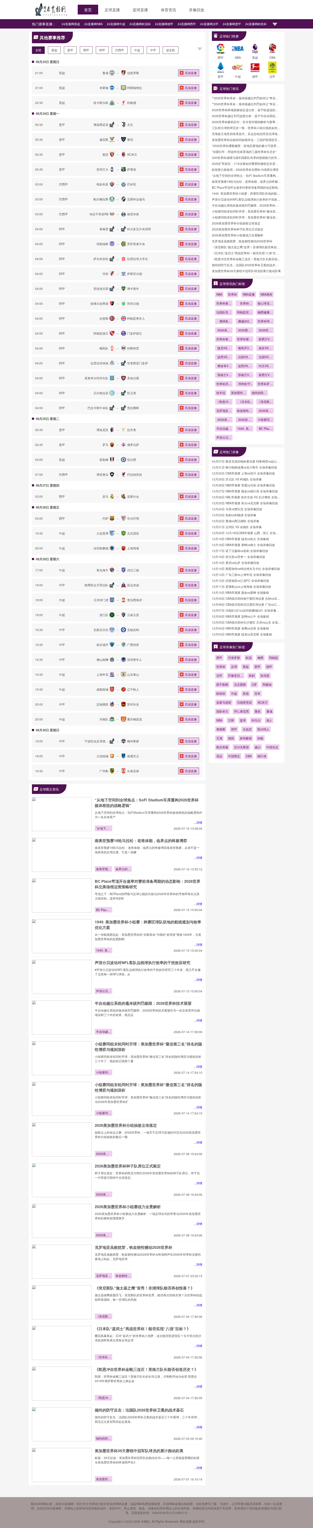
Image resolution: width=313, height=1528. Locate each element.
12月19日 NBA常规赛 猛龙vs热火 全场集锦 (240, 539)
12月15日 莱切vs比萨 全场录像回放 (235, 563)
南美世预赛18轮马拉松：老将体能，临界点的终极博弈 (141, 840)
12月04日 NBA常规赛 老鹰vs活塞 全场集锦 (240, 628)
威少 (258, 747)
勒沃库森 (222, 747)
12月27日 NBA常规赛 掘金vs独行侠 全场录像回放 (245, 491)
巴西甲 (119, 50)
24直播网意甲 (232, 24)
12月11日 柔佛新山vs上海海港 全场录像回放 (241, 586)
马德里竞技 (244, 702)
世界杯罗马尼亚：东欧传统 (265, 384)
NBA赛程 (266, 294)
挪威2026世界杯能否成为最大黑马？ (244, 321)
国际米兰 (222, 711)
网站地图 (186, 1521)
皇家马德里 (223, 702)
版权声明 (198, 1521)
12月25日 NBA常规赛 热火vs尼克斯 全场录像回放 (245, 503)
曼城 (269, 711)
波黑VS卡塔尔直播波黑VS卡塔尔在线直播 (223, 357)
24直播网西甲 (187, 24)
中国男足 (234, 756)
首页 (88, 9)
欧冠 (249, 657)
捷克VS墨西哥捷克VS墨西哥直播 (223, 348)
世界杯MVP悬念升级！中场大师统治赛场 (244, 303)
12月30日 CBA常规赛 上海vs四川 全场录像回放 (243, 473)
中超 (137, 50)
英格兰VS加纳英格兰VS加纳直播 (223, 375)
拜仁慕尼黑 (241, 711)
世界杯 (232, 294)
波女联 (170, 50)
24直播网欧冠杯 (140, 24)
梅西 (260, 657)
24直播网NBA (93, 24)
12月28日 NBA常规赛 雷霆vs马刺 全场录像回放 (243, 485)
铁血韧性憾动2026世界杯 (123, 1276)
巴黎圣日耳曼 (235, 675)
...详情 (198, 822)
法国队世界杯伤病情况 (223, 312)
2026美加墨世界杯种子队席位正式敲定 (128, 1166)
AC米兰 (263, 702)
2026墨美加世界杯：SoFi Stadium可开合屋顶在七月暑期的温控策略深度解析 (244, 330)
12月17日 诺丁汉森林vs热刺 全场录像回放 (240, 551)
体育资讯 (168, 9)
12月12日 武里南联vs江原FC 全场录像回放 (240, 580)
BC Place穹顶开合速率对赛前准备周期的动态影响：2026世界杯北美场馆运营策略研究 (103, 910)
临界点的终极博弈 (123, 869)
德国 (231, 738)
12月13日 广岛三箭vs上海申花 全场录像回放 (241, 574)
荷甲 (234, 729)
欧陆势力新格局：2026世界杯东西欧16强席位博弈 (245, 169)
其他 (246, 693)
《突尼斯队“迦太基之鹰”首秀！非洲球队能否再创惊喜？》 (144, 1288)
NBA (219, 294)
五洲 (219, 738)
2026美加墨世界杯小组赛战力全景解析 (128, 1206)
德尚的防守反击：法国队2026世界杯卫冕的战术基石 (139, 1410)
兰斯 (231, 720)
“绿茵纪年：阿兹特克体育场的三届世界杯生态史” (244, 151)
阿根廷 (273, 657)
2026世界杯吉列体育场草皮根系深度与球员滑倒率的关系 (265, 330)
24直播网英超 (71, 24)
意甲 (70, 50)
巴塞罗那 (234, 657)
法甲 (219, 675)
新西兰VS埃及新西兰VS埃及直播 (265, 375)
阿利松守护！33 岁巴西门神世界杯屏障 (244, 384)
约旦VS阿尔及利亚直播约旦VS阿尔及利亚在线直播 (265, 366)
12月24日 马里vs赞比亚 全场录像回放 (237, 509)
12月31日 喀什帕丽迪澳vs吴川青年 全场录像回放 (244, 467)
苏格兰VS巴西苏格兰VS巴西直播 (244, 375)
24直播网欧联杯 (256, 24)
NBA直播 (249, 294)
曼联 (258, 711)
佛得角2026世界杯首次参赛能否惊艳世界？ (223, 321)
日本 (257, 693)
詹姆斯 (220, 729)
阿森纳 (267, 684)
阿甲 (102, 50)
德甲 (269, 666)
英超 (54, 50)
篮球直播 (140, 9)
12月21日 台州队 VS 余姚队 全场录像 (237, 527)
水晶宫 (247, 729)
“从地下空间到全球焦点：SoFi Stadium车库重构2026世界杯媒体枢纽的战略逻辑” (103, 828)
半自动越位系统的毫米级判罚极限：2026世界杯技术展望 (143, 1003)
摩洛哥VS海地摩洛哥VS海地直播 (223, 366)
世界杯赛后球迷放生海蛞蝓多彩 (223, 339)
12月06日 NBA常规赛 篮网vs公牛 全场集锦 (240, 616)
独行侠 (261, 756)
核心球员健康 (265, 303)
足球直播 (112, 9)
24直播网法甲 (209, 24)
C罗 (254, 684)
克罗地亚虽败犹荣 (103, 1276)
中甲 (153, 50)
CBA (249, 756)
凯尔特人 (263, 729)
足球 (234, 666)
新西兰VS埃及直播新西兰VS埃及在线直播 (265, 339)
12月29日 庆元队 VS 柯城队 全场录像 (237, 479)
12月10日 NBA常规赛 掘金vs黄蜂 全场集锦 (240, 592)
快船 (260, 738)
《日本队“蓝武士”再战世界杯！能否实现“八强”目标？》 (143, 1328)
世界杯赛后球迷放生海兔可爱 (244, 339)
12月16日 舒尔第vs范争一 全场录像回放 (238, 557)
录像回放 (196, 9)
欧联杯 (220, 693)
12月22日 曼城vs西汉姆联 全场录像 (235, 521)
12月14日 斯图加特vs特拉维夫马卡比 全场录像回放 (246, 568)
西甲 (86, 50)
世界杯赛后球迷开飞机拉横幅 (223, 303)
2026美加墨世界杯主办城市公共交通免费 (223, 330)
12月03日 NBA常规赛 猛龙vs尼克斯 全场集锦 (242, 634)
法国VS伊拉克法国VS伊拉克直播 (244, 357)
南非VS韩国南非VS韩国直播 (265, 348)
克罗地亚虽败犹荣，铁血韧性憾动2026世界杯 (133, 1247)
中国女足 (272, 747)
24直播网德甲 (164, 24)
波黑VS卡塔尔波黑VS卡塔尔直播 (244, 366)
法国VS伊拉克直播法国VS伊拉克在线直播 (265, 357)
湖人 (269, 720)
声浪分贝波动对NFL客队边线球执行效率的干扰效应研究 (142, 962)
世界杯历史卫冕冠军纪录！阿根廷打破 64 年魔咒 (223, 384)
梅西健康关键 (265, 312)
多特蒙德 (246, 738)
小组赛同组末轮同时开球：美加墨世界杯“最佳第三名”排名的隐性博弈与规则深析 (103, 1072)
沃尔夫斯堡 (241, 747)
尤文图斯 (240, 684)
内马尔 (255, 720)
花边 (219, 756)
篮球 (243, 720)
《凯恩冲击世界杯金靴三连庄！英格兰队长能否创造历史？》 (146, 1369)
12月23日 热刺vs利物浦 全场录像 (234, 515)
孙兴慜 (264, 675)
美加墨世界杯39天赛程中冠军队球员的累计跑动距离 (139, 1450)
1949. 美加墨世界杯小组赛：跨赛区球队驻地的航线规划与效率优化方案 (103, 950)
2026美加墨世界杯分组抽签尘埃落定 (126, 1125)
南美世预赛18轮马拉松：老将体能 (103, 869)
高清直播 (191, 73)
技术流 (220, 393)
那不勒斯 (222, 684)
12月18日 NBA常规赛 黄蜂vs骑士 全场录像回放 (243, 545)
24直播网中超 (116, 24)
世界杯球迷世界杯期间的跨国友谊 (265, 321)
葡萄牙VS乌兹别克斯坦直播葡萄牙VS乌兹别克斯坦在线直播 (244, 348)
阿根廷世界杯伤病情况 (244, 312)
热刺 (252, 675)
